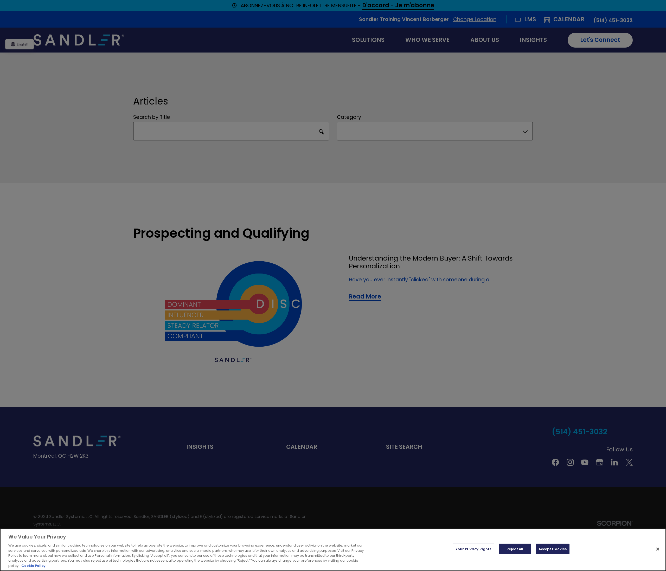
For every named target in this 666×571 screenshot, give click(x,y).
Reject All (515, 549)
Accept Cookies (553, 549)
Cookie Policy (33, 565)
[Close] (657, 549)
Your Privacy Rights (473, 549)
